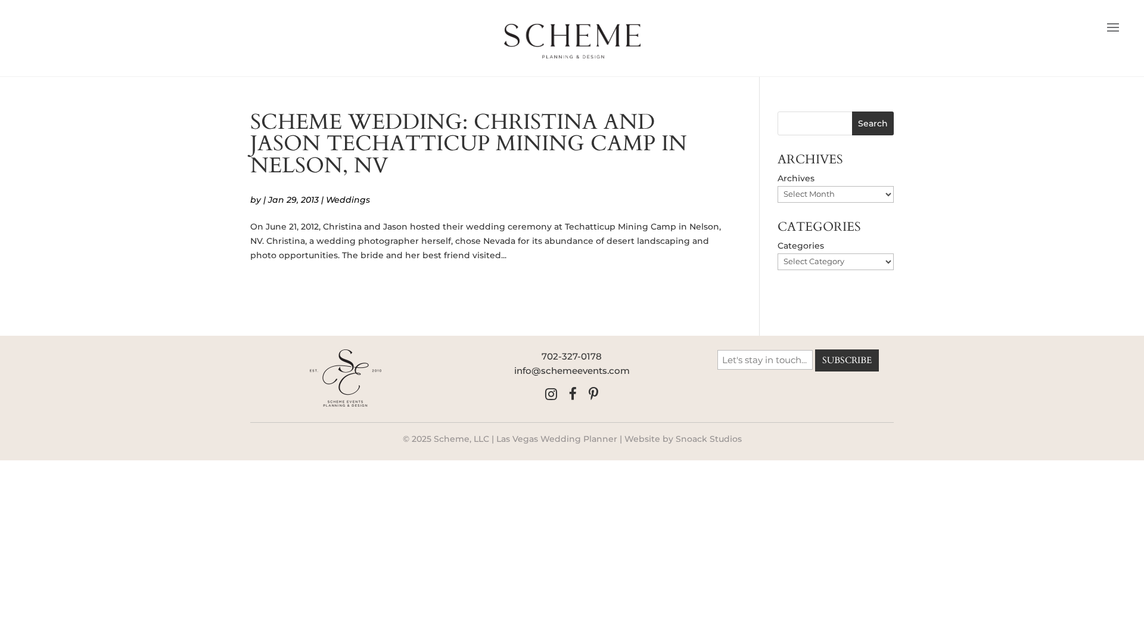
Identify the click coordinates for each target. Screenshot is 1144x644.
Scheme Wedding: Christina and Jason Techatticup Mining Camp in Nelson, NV (468, 143)
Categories (801, 245)
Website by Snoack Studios (683, 439)
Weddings (348, 199)
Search (873, 123)
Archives (796, 178)
